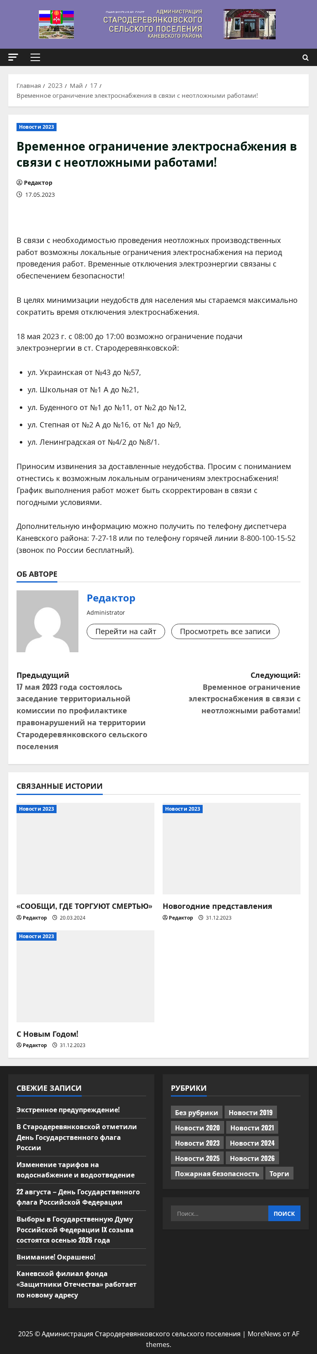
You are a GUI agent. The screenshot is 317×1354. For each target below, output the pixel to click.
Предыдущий (82, 710)
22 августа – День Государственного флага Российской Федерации (78, 1197)
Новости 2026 (252, 1158)
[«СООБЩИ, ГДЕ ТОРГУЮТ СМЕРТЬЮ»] (85, 849)
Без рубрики (196, 1112)
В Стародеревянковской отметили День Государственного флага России (77, 1136)
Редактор (38, 182)
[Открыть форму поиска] (306, 58)
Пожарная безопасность (217, 1173)
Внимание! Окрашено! (56, 1257)
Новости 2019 (251, 1112)
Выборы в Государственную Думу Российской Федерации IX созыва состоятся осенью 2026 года (75, 1229)
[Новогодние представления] (231, 849)
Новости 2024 (252, 1143)
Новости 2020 (197, 1127)
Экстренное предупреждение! (68, 1109)
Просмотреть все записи (225, 631)
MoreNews (264, 1333)
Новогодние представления (217, 905)
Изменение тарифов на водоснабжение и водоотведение (76, 1169)
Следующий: (244, 692)
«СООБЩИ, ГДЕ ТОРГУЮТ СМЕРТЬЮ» (84, 905)
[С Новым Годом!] (85, 976)
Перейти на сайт (125, 631)
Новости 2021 (252, 1127)
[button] (13, 57)
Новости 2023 (36, 126)
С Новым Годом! (47, 1033)
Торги (279, 1173)
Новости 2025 (197, 1158)
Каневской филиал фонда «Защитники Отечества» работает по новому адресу (77, 1283)
